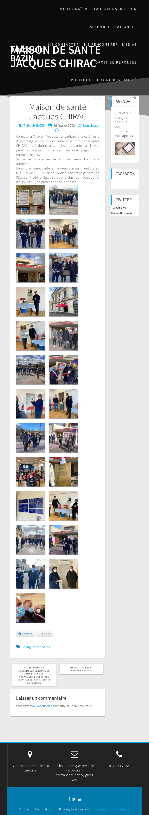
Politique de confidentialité (104, 80)
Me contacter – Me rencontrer (83, 44)
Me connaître (75, 9)
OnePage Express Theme (111, 809)
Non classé (91, 125)
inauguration (32, 647)
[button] (135, 98)
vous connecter (41, 706)
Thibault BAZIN (26, 54)
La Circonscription (115, 9)
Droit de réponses (116, 62)
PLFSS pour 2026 (111, 98)
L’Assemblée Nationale (111, 26)
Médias (129, 44)
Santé (46, 647)
